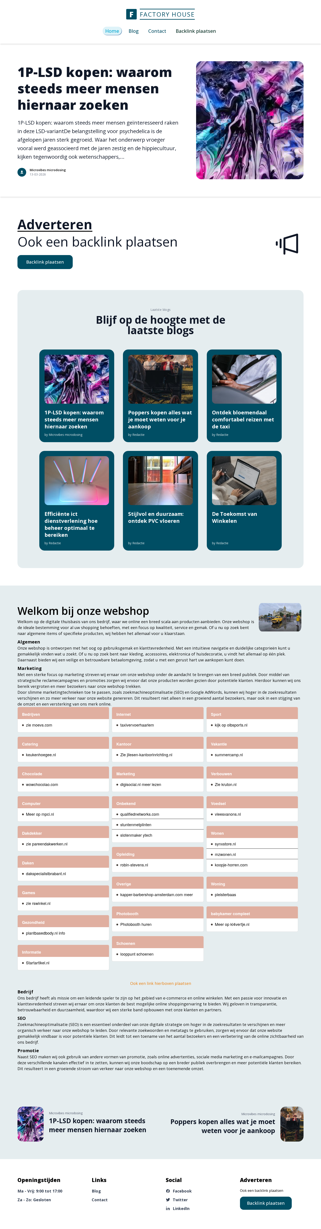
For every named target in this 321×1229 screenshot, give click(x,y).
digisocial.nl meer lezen (140, 784)
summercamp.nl (229, 754)
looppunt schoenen (137, 954)
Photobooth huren (136, 924)
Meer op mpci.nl (40, 814)
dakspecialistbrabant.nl (46, 873)
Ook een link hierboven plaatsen (160, 983)
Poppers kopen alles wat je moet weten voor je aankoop (160, 419)
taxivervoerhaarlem (137, 725)
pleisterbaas (225, 894)
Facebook (182, 1191)
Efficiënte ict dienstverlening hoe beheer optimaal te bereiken (71, 524)
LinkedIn (181, 1208)
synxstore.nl (225, 844)
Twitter (180, 1199)
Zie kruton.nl (225, 784)
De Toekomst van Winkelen (234, 517)
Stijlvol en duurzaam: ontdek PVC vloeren (156, 517)
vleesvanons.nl (228, 814)
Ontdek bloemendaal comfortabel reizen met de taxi (243, 419)
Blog (134, 31)
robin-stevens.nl (134, 864)
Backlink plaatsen (45, 262)
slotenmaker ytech (136, 835)
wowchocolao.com (42, 784)
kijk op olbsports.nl (231, 725)
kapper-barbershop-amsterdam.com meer (156, 894)
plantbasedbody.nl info (45, 933)
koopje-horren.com (231, 864)
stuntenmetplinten (135, 824)
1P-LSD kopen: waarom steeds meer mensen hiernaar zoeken (94, 88)
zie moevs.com (39, 725)
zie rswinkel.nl (38, 903)
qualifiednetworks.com (139, 814)
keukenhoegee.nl (41, 754)
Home (112, 31)
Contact (157, 31)
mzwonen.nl (225, 854)
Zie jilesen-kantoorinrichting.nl (146, 754)
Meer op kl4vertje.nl (232, 924)
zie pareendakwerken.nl (46, 844)
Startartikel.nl (37, 962)
